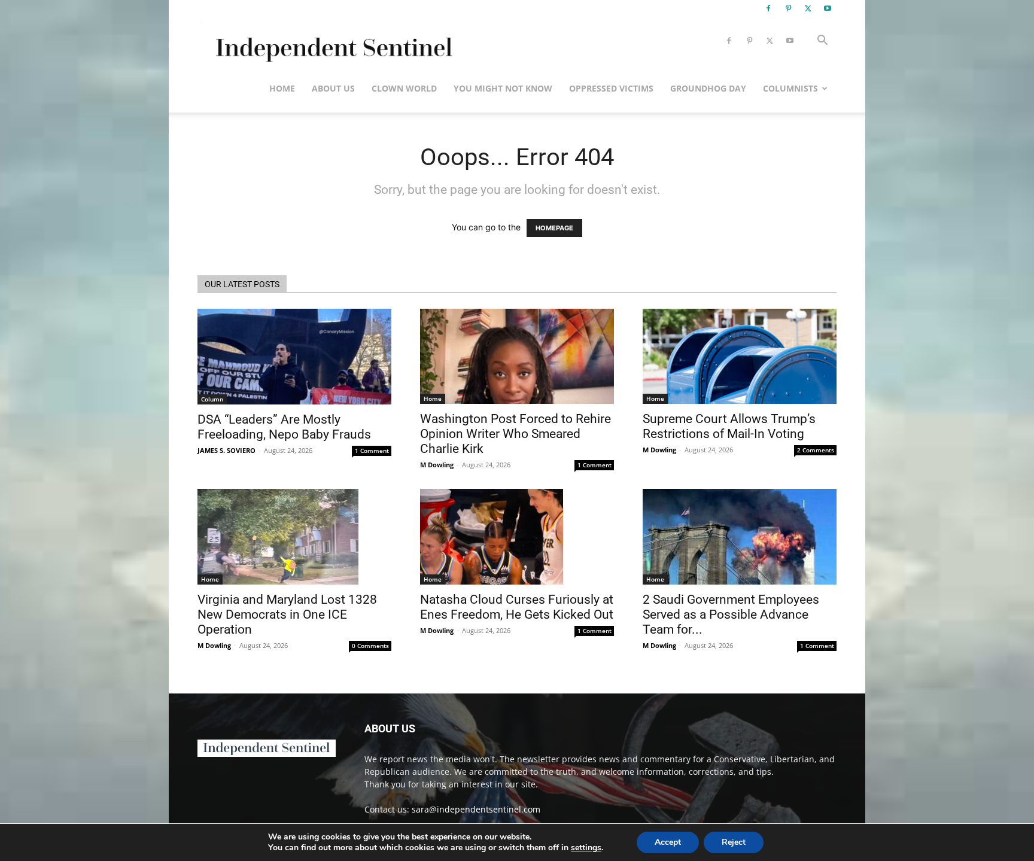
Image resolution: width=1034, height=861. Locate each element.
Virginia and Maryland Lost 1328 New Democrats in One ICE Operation (287, 614)
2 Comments (815, 450)
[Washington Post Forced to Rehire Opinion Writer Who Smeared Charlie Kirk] (517, 356)
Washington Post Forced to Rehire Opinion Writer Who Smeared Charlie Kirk (515, 434)
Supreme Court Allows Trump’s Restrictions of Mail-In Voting (729, 426)
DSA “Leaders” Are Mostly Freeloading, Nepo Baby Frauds (284, 427)
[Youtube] (828, 8)
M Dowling (437, 464)
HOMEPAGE (554, 228)
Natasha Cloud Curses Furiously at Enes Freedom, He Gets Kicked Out (516, 607)
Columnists (790, 88)
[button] (822, 41)
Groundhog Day (708, 88)
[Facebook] (768, 8)
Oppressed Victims (611, 88)
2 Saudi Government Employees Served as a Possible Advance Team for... (731, 614)
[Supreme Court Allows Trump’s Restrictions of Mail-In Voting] (740, 356)
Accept (668, 842)
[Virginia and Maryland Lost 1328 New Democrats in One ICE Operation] (294, 537)
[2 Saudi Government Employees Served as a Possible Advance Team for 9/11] (740, 537)
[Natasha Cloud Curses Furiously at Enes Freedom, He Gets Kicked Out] (517, 537)
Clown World (404, 88)
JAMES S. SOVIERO (226, 450)
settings (586, 847)
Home (282, 88)
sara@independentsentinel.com (476, 809)
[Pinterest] (788, 8)
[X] (808, 8)
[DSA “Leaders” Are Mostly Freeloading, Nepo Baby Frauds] (294, 356)
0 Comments (370, 645)
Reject (734, 842)
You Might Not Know (503, 88)
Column (212, 399)
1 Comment (372, 450)
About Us (333, 88)
